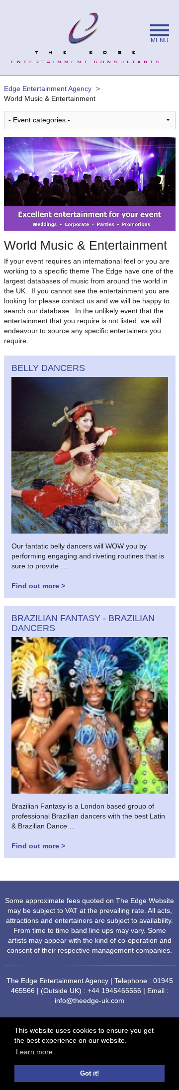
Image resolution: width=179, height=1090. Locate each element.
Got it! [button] (89, 1073)
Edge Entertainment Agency (47, 88)
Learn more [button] (34, 1052)
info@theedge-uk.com (89, 1000)
